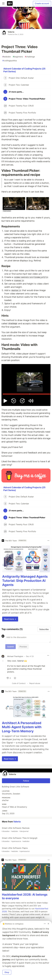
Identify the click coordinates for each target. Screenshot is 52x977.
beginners (18, 56)
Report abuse (34, 683)
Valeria (11, 32)
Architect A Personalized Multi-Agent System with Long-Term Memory (21, 727)
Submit (10, 646)
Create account (42, 3)
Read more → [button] (10, 619)
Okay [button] (6, 972)
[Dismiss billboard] (48, 924)
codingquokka (9, 60)
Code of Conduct (19, 683)
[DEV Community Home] (10, 3)
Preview (23, 646)
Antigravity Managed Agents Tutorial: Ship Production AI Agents (25, 580)
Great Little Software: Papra (15, 849)
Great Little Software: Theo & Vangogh (19, 839)
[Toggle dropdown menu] (48, 541)
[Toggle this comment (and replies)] (3, 661)
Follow (26, 781)
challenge (30, 56)
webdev (6, 56)
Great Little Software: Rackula (15, 829)
